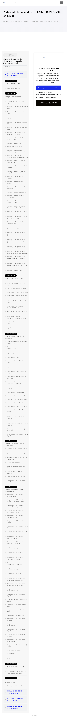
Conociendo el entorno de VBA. (16, 454)
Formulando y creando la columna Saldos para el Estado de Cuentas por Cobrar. (17, 416)
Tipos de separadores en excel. (16, 288)
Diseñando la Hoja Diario (14, 143)
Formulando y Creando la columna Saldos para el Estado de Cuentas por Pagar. (17, 423)
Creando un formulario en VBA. (16, 476)
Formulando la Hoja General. (15, 392)
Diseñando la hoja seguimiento (16, 192)
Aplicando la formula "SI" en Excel (17, 292)
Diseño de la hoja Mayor (14, 146)
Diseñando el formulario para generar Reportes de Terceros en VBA (17, 265)
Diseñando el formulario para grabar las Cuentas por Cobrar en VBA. (17, 234)
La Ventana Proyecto (13, 462)
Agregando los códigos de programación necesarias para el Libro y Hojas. (17, 651)
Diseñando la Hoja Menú (14, 270)
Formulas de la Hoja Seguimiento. (17, 399)
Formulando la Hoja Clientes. (15, 402)
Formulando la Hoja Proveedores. (17, 406)
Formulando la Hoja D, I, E (15, 357)
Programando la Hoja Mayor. (16, 615)
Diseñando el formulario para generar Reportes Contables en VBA (16, 258)
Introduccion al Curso (13, 88)
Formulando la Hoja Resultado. (16, 395)
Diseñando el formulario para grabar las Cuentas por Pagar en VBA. (17, 240)
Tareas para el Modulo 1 (14, 686)
